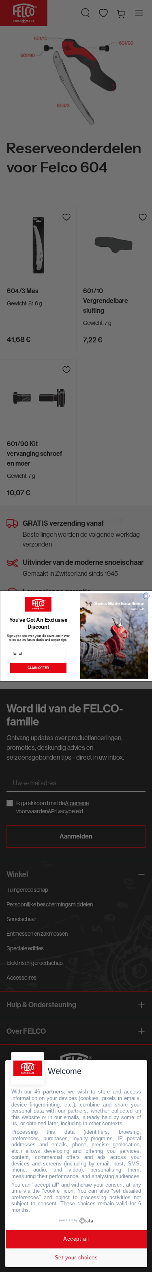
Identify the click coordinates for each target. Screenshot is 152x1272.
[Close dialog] (146, 596)
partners (53, 1092)
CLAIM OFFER (38, 667)
